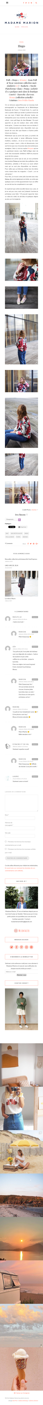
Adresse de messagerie (9, 824)
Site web (7, 833)
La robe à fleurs (10, 598)
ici (17, 85)
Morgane (30, 148)
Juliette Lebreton (33, 1400)
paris (26, 533)
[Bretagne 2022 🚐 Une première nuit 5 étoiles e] (21, 1195)
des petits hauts (16, 533)
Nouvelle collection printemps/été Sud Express (21, 559)
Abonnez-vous (21, 975)
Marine (16, 707)
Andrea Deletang (23, 1400)
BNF (7, 533)
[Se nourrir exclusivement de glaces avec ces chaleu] (21, 1369)
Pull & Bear (10, 537)
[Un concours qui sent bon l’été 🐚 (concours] (21, 1152)
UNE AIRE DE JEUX (11, 565)
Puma (18, 537)
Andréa (34, 510)
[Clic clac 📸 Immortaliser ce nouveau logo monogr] (21, 1108)
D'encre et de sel (21, 744)
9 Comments (8, 543)
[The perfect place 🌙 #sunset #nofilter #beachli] (21, 1282)
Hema (12, 97)
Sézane (23, 79)
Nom (7, 815)
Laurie (16, 776)
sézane (25, 537)
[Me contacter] (21, 930)
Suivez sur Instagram (23, 1393)
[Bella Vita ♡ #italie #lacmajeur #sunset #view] (21, 1238)
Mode (21, 41)
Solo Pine (14, 1400)
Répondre (34, 617)
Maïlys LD (17, 617)
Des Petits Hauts (26, 100)
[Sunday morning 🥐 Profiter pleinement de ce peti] (21, 1065)
